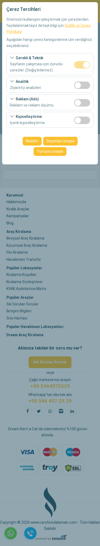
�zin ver (82, 85)
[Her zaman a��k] (82, 64)
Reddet (32, 141)
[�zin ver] (82, 84)
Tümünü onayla (50, 151)
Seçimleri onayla (60, 141)
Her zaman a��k (82, 65)
